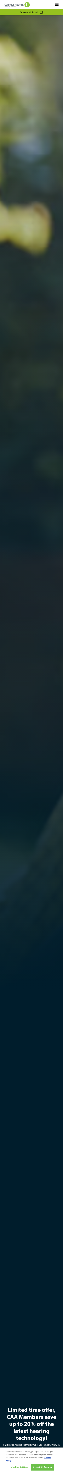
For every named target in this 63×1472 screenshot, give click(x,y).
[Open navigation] (57, 5)
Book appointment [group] (29, 12)
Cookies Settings (19, 1467)
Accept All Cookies (42, 1467)
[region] (31, 1460)
